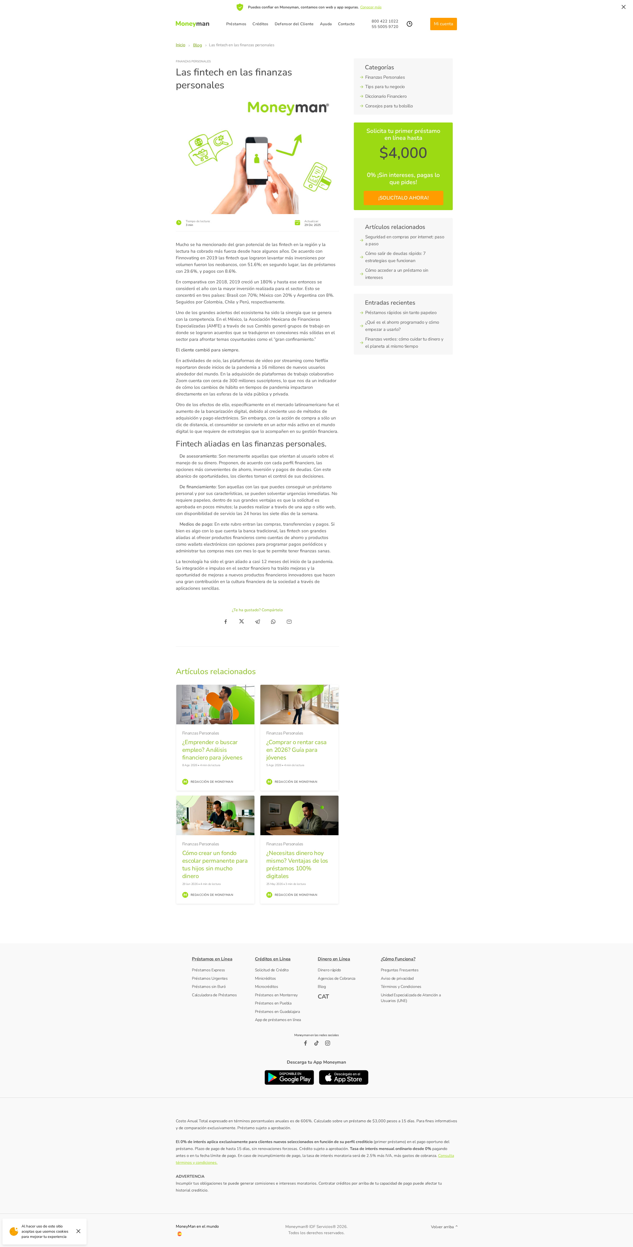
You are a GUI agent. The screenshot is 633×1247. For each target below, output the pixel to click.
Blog (322, 986)
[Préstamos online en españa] (179, 1235)
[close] (623, 7)
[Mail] (289, 621)
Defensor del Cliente (294, 24)
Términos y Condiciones (401, 986)
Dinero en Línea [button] (334, 959)
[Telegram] (257, 621)
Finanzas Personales (193, 61)
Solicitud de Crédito (272, 970)
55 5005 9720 (385, 26)
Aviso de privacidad (397, 978)
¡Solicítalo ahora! (403, 198)
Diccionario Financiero (386, 96)
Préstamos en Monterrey (276, 995)
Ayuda (326, 24)
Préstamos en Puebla (273, 1003)
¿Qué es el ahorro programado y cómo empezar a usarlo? (402, 325)
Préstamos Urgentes (210, 978)
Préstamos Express (208, 970)
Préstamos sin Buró (209, 986)
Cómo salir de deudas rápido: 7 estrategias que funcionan (395, 257)
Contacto (346, 24)
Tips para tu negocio (385, 87)
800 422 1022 (385, 21)
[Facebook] (225, 621)
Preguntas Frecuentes (400, 970)
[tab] (222, 959)
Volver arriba (443, 1227)
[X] (241, 621)
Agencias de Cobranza (336, 978)
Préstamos (236, 24)
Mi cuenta (443, 24)
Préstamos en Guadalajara (277, 1011)
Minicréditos (265, 978)
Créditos (260, 24)
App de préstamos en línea (278, 1020)
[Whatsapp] (273, 621)
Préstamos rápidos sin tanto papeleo (401, 313)
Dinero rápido (329, 970)
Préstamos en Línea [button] (212, 959)
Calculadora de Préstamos (214, 995)
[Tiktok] (317, 1043)
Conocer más (371, 7)
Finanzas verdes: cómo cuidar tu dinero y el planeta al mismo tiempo (404, 342)
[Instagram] (328, 1043)
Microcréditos (266, 986)
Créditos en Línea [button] (273, 959)
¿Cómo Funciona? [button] (398, 959)
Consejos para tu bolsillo (389, 106)
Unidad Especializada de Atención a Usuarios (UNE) (411, 998)
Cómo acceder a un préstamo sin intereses (396, 273)
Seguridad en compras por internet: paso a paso (404, 240)
